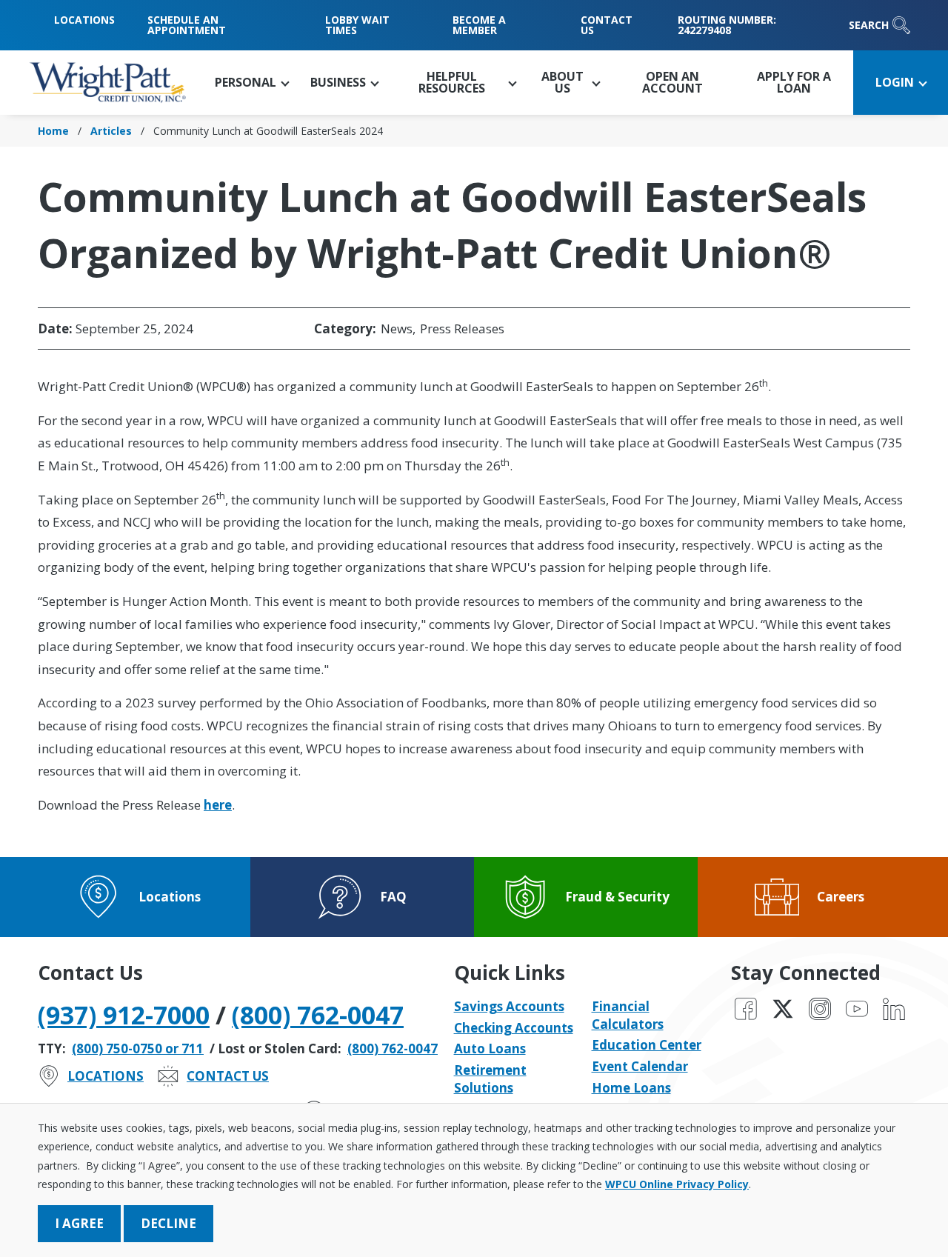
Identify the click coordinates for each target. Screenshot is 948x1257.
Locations (84, 20)
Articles (111, 131)
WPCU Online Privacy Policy (677, 1184)
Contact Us (606, 25)
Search (869, 25)
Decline (168, 1223)
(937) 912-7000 (124, 1015)
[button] (251, 82)
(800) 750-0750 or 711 (138, 1048)
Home (53, 131)
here (218, 804)
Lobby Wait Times (357, 25)
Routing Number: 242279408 (727, 25)
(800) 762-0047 (318, 1015)
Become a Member (479, 25)
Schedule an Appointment (186, 25)
